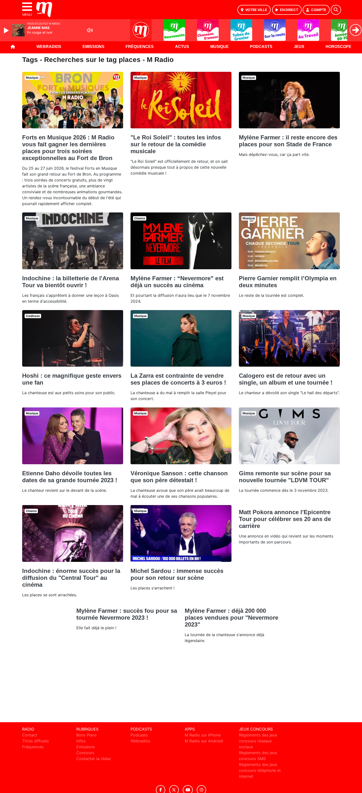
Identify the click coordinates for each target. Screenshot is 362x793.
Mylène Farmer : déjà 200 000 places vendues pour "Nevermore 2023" (231, 617)
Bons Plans (86, 735)
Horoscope (338, 47)
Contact (29, 735)
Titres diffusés (35, 740)
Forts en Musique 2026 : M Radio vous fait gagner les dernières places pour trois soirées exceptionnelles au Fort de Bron (68, 147)
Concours (85, 752)
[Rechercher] (336, 10)
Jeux (299, 47)
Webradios (48, 47)
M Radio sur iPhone (203, 735)
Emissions (93, 47)
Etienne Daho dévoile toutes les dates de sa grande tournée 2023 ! (69, 476)
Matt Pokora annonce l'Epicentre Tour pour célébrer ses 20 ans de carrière (285, 519)
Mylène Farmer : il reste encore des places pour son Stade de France (288, 141)
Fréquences (140, 47)
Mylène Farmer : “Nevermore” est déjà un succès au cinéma (177, 281)
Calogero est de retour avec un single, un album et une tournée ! (285, 379)
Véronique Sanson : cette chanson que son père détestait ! (179, 476)
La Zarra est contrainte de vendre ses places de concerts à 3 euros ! (178, 379)
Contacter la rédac (93, 758)
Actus (182, 47)
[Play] (7, 30)
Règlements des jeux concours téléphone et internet (260, 770)
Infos (80, 740)
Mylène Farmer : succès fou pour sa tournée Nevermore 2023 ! (126, 614)
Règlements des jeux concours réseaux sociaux (258, 741)
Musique (219, 47)
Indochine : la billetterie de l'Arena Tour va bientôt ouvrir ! (70, 281)
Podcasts (261, 47)
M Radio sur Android (204, 740)
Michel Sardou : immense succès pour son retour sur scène (177, 574)
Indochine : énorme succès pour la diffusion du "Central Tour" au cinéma (71, 578)
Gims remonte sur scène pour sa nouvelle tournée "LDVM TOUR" (285, 476)
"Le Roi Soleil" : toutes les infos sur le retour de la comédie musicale (176, 144)
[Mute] (90, 30)
